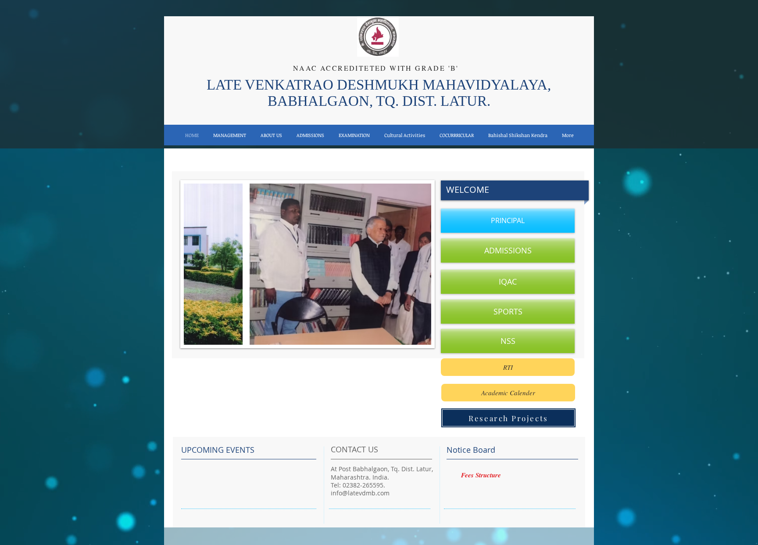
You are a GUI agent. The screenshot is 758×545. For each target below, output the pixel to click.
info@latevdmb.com (360, 493)
